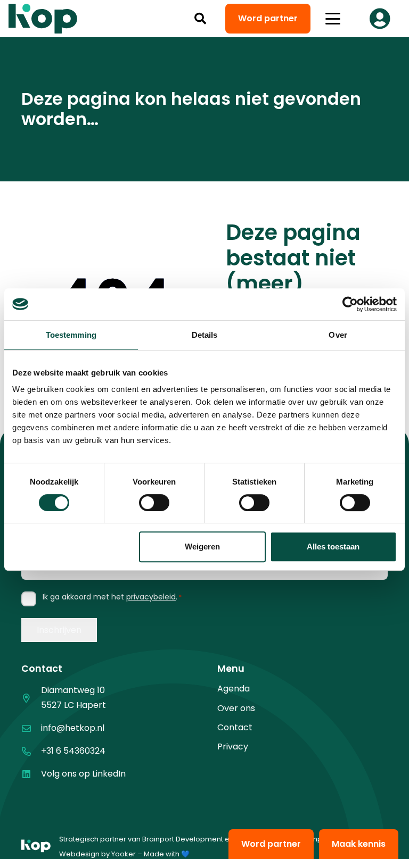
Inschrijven (59, 630)
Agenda (233, 688)
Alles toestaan (333, 546)
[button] (200, 18)
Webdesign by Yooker (97, 854)
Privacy (232, 746)
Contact (234, 727)
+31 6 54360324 (73, 751)
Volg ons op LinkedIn (83, 774)
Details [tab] (205, 334)
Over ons (236, 708)
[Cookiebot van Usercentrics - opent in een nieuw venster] (350, 304)
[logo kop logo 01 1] (36, 846)
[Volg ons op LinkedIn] (31, 774)
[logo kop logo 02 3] (43, 19)
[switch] (154, 502)
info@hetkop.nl (72, 728)
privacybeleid (151, 596)
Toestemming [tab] (71, 334)
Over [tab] (338, 334)
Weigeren (202, 546)
